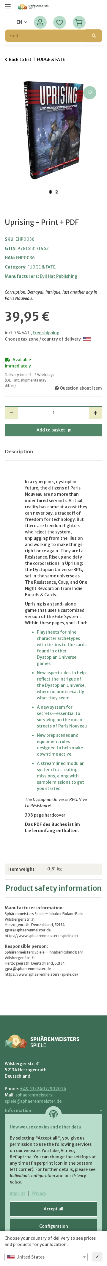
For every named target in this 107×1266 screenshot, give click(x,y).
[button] (40, 22)
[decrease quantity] (11, 413)
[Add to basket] (9, 78)
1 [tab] (50, 192)
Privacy (39, 1193)
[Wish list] (59, 22)
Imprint (17, 1193)
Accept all (53, 1209)
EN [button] (19, 22)
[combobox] (46, 1257)
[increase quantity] (95, 413)
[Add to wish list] (89, 92)
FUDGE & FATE (41, 267)
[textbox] (46, 1257)
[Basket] (79, 22)
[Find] (94, 35)
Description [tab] (19, 451)
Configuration (53, 1226)
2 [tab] (56, 192)
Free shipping (46, 332)
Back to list (20, 59)
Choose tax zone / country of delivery (43, 339)
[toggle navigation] (8, 3)
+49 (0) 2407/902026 (43, 1088)
